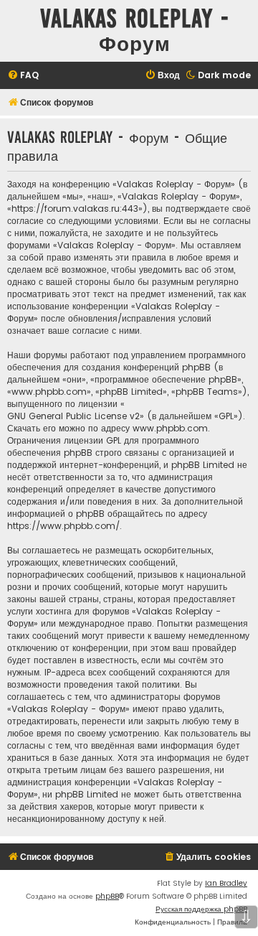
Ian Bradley (226, 883)
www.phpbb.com (170, 428)
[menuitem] (23, 75)
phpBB (107, 896)
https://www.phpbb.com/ (63, 526)
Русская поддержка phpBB (201, 909)
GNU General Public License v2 (73, 416)
